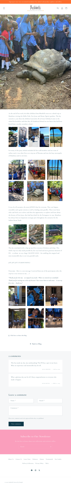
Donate (42, 459)
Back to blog (36, 344)
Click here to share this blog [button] (18, 335)
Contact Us (19, 459)
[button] (4, 8)
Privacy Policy (39, 463)
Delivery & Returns (28, 463)
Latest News (27, 459)
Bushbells (11, 482)
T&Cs (47, 463)
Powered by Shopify (18, 482)
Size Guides (58, 459)
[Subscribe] (50, 446)
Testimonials (49, 459)
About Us (11, 459)
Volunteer (35, 459)
